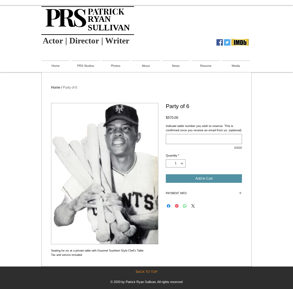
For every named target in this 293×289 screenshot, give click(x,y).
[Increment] (182, 163)
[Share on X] (193, 206)
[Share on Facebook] (168, 206)
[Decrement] (169, 163)
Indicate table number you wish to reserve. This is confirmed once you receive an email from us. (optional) (204, 128)
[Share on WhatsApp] (184, 206)
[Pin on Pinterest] (176, 206)
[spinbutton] (176, 163)
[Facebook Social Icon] (219, 42)
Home (55, 87)
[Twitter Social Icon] (227, 42)
